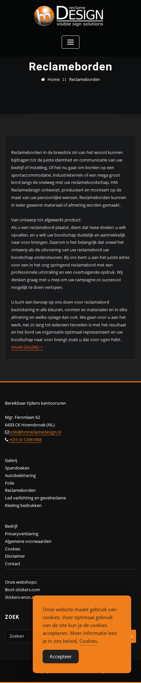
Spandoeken (17, 468)
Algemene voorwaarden (28, 541)
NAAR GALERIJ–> (27, 347)
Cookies (12, 549)
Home (54, 79)
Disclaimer (15, 556)
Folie (9, 483)
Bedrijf (11, 526)
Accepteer (61, 656)
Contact (12, 564)
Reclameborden (84, 79)
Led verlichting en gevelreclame (35, 498)
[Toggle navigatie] (70, 42)
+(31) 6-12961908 (25, 440)
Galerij (11, 460)
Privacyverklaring (21, 534)
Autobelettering (20, 475)
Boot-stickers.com (22, 590)
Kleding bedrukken (23, 505)
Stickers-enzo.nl (20, 597)
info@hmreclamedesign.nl (35, 432)
